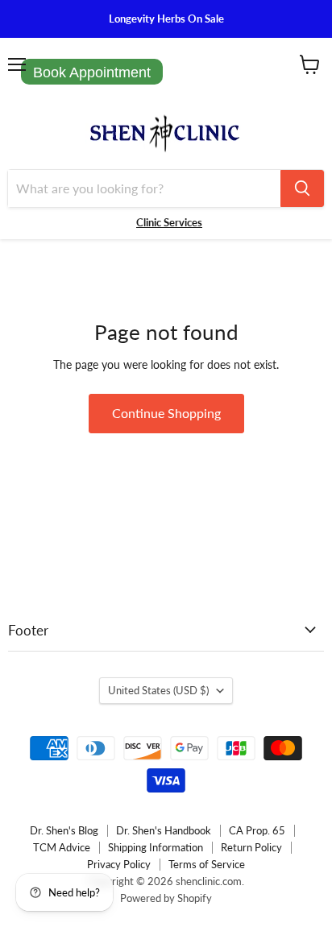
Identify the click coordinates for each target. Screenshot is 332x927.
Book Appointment (92, 72)
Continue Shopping (166, 412)
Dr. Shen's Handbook (163, 830)
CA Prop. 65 (257, 830)
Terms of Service (206, 864)
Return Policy (251, 847)
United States (158, 690)
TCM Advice (61, 847)
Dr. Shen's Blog (64, 830)
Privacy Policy (119, 864)
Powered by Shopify (166, 898)
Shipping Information (155, 847)
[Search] (302, 188)
